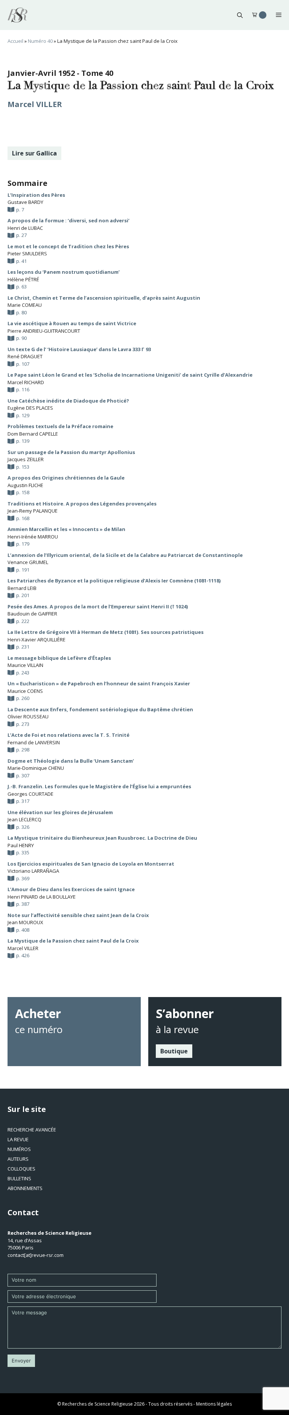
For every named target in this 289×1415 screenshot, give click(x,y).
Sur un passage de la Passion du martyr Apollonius (71, 452)
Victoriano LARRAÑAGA (33, 870)
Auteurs (18, 1159)
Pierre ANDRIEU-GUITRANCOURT (44, 330)
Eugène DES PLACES (30, 407)
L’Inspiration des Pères (36, 195)
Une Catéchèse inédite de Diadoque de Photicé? (68, 400)
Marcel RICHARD (26, 382)
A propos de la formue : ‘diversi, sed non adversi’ (68, 220)
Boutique (174, 1051)
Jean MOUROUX (25, 922)
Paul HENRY (21, 845)
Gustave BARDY (25, 202)
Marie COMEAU (25, 305)
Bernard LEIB (22, 588)
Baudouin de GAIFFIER (32, 613)
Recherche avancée (32, 1129)
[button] (240, 15)
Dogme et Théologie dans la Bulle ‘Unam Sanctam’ (71, 760)
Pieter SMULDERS (27, 253)
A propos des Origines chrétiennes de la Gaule (66, 477)
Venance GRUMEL (28, 562)
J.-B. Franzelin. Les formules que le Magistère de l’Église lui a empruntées (99, 786)
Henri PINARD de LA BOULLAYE (42, 896)
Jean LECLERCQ (24, 819)
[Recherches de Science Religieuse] (17, 15)
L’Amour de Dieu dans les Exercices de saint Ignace (71, 889)
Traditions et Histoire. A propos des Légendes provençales (82, 503)
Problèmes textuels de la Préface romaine (60, 426)
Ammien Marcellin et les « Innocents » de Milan (66, 529)
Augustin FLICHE (25, 485)
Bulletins (19, 1178)
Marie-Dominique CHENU (36, 768)
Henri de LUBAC (25, 228)
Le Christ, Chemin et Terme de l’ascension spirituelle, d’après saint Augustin (104, 297)
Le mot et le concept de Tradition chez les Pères (68, 246)
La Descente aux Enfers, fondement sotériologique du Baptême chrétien (100, 709)
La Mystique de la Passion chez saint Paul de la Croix (73, 940)
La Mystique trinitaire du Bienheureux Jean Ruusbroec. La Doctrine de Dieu (102, 837)
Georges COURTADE (30, 793)
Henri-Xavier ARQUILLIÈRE (36, 639)
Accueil (15, 41)
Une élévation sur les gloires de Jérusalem (60, 812)
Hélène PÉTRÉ (23, 279)
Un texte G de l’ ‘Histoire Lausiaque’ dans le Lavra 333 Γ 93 (79, 349)
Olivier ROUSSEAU (28, 716)
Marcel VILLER (35, 104)
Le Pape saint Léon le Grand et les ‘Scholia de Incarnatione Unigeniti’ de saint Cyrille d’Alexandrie (130, 374)
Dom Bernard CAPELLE (33, 433)
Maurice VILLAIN (25, 665)
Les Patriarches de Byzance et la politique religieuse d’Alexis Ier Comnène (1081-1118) (114, 580)
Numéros (19, 1149)
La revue (18, 1139)
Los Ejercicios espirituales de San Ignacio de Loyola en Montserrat (91, 863)
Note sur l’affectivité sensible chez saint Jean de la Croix (78, 915)
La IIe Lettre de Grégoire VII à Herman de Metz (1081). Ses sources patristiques (106, 632)
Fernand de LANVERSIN (34, 742)
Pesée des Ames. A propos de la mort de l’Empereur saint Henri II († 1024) (98, 606)
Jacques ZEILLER (26, 459)
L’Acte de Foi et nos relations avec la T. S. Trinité (68, 735)
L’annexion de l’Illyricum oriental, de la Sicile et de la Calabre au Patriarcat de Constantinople (125, 555)
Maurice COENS (25, 691)
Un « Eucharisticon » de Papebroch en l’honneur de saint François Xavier (99, 683)
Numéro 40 (40, 41)
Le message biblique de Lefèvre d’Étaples (59, 658)
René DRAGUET (25, 356)
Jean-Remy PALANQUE (33, 510)
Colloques (21, 1168)
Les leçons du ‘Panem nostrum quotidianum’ (64, 272)
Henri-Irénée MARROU (33, 536)
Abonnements (25, 1188)
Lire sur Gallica (34, 153)
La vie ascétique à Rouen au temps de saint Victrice (72, 323)
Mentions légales (214, 1404)
